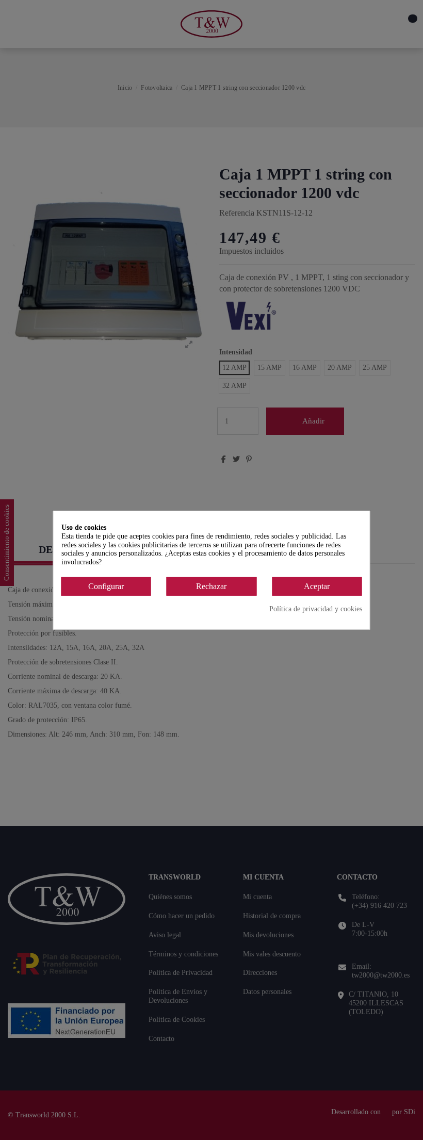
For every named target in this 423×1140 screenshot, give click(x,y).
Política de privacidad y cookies (315, 608)
